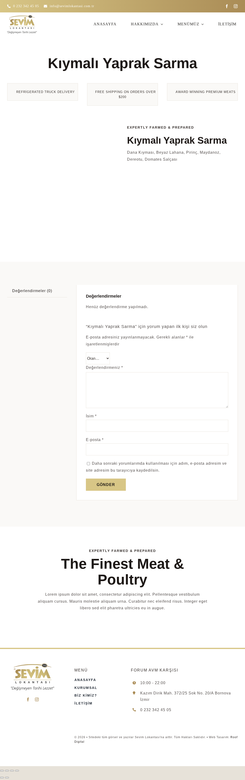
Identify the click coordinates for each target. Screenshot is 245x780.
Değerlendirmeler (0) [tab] (32, 291)
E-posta (95, 440)
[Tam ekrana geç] (7, 770)
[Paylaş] (12, 770)
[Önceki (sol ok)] (2, 777)
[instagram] (236, 6)
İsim (91, 416)
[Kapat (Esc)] (17, 770)
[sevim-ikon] (62, 180)
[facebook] (227, 6)
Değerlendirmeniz (104, 367)
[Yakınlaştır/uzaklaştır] (2, 770)
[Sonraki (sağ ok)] (7, 777)
